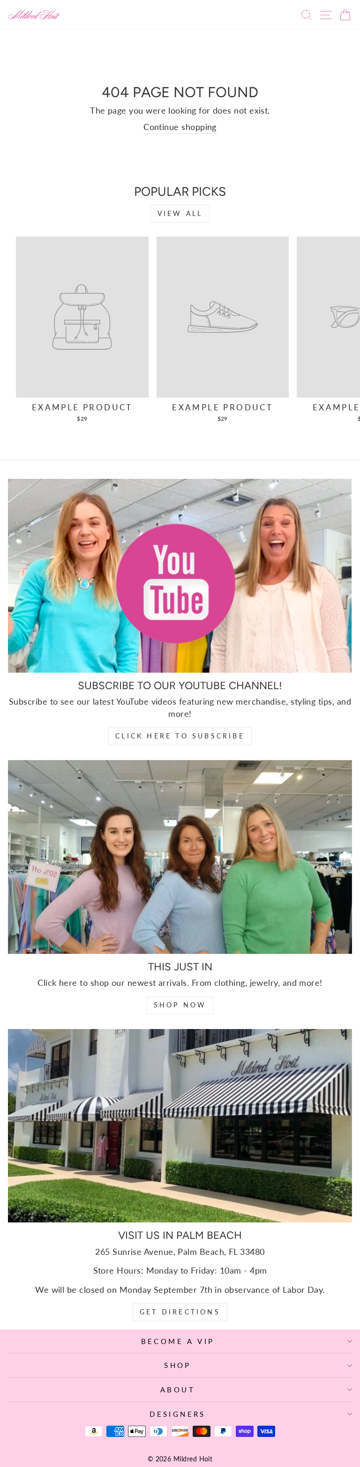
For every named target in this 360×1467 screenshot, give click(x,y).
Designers (178, 1414)
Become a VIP (178, 1341)
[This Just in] (180, 857)
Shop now (180, 1005)
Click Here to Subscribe (180, 736)
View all (180, 213)
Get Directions (180, 1312)
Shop (177, 1365)
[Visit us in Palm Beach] (180, 1126)
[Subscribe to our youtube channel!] (180, 576)
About (177, 1389)
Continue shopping (180, 127)
